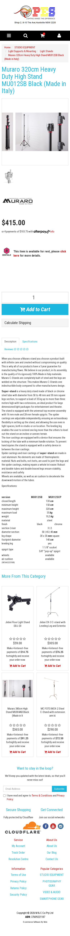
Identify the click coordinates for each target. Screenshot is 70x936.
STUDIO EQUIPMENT (52, 874)
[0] (42, 36)
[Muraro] (17, 201)
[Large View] (9, 176)
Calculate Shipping (17, 323)
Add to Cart (37, 309)
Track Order (18, 852)
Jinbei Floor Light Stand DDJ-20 (17, 624)
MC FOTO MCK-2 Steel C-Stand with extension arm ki (52, 712)
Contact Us (52, 859)
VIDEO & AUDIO (51, 892)
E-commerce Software (32, 922)
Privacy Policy (18, 881)
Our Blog (52, 852)
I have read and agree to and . (35, 797)
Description (10, 341)
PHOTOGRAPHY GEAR (52, 883)
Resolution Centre (18, 859)
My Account (18, 846)
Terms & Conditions (42, 795)
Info (52, 231)
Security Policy (18, 894)
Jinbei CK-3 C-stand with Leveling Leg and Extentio (52, 624)
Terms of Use (18, 874)
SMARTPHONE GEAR (52, 898)
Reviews (9, 349)
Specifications (30, 341)
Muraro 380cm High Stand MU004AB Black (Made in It (17, 712)
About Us (52, 846)
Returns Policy (18, 888)
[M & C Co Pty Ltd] (35, 15)
